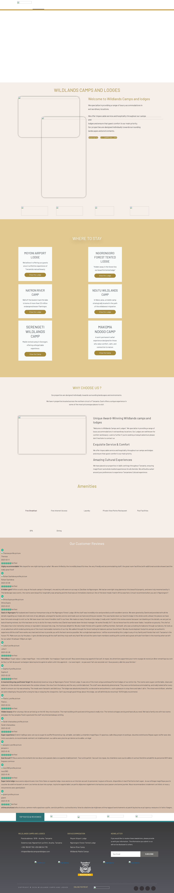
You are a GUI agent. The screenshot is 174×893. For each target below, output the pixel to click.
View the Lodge (35, 312)
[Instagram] (136, 888)
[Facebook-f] (142, 888)
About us (72, 7)
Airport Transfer (100, 7)
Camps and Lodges (55, 7)
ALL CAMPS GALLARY (108, 138)
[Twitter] (147, 888)
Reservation (93, 138)
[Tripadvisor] (153, 888)
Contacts (131, 7)
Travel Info (117, 7)
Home (38, 7)
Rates (85, 7)
